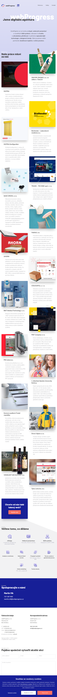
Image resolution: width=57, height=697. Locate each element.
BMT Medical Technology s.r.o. (14, 310)
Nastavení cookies (12, 692)
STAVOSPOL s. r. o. (38, 286)
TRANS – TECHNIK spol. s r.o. (41, 186)
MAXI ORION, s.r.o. (10, 196)
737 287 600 (8, 597)
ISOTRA (6, 91)
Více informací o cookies (26, 684)
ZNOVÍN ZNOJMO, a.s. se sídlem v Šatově (40, 78)
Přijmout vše (45, 692)
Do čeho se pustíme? (6, 662)
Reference (40, 5)
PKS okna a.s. (8, 360)
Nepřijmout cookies (28, 692)
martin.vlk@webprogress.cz (14, 599)
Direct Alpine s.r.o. (37, 433)
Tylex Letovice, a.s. (37, 489)
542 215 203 (33, 626)
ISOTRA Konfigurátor (11, 144)
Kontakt (54, 5)
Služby (47, 5)
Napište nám (14, 512)
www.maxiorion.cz (16, 218)
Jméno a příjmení (5, 655)
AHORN (6, 256)
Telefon (40, 655)
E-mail (22, 655)
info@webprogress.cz (36, 628)
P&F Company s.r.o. (38, 335)
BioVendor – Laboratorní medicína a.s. (40, 132)
